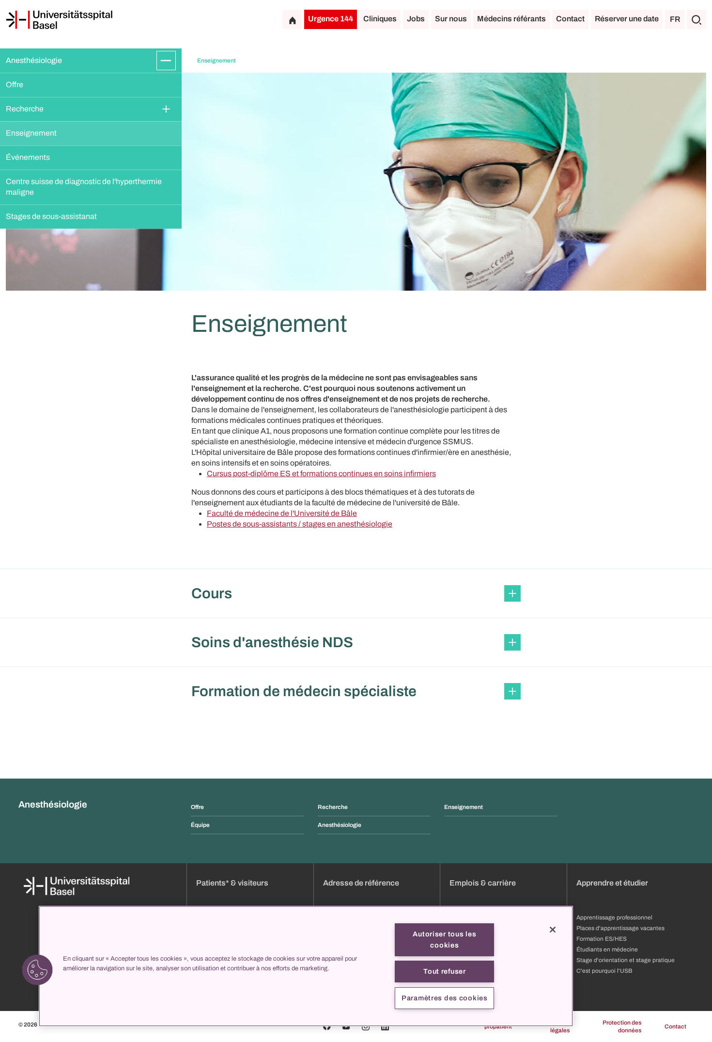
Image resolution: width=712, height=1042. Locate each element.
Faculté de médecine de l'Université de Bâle (282, 513)
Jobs (416, 19)
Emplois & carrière (482, 883)
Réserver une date (627, 19)
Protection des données (622, 1026)
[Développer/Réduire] (166, 60)
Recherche (25, 109)
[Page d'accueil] (59, 20)
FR (675, 19)
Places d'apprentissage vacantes (620, 928)
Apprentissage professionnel (614, 917)
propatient (498, 1026)
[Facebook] (327, 1026)
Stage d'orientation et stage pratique (625, 960)
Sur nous (451, 19)
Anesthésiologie (34, 60)
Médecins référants (511, 19)
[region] (306, 966)
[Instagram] (366, 1026)
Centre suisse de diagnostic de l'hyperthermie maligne (84, 186)
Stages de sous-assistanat (51, 216)
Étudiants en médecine (607, 949)
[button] (356, 593)
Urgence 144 (330, 19)
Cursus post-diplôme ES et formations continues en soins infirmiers (321, 473)
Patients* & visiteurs (232, 883)
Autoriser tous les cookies (444, 939)
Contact (570, 19)
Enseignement (31, 133)
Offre (14, 84)
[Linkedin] (385, 1026)
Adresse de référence (361, 883)
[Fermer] (552, 929)
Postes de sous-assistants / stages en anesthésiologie (299, 524)
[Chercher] (696, 19)
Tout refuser (444, 971)
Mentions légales (557, 1026)
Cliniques (380, 19)
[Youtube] (346, 1026)
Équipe (200, 825)
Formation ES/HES (601, 938)
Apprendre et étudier (612, 883)
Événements (28, 157)
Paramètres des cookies (445, 998)
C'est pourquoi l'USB (604, 970)
